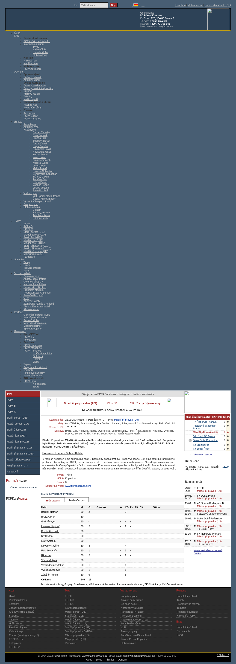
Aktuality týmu (31, 126)
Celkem (37, 209)
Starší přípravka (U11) (36, 245)
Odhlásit (122, 659)
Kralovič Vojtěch (41, 160)
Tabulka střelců (41, 215)
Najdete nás (30, 60)
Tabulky (28, 96)
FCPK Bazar (31, 115)
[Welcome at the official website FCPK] (132, 5)
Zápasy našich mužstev (22, 607)
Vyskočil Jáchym (50, 569)
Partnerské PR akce (35, 287)
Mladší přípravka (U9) (36, 251)
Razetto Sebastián (43, 171)
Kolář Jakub (39, 157)
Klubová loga (40, 55)
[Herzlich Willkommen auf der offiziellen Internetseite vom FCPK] (135, 5)
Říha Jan (46, 555)
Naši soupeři (31, 99)
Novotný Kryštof (50, 545)
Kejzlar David (40, 154)
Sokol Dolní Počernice (205, 440)
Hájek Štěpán (40, 146)
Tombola (28, 370)
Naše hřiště (39, 49)
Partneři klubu (31, 320)
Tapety (27, 364)
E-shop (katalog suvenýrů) (24, 635)
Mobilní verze (195, 5)
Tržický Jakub (41, 176)
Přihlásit (110, 659)
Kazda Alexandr (50, 531)
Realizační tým (76, 500)
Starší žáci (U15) (33, 237)
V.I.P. (26, 298)
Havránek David (42, 149)
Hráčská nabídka (42, 353)
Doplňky (37, 359)
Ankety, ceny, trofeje (35, 278)
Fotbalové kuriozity (34, 372)
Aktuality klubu (32, 80)
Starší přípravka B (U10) (37, 248)
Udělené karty (40, 218)
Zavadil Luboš (40, 190)
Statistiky (14, 615)
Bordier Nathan (49, 511)
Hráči (27, 265)
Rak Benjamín (49, 550)
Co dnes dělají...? (33, 281)
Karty (27, 270)
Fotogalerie (30, 339)
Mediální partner (32, 325)
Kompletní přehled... (188, 596)
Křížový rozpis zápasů (21, 611)
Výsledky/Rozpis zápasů (37, 201)
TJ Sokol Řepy (201, 448)
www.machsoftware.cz (94, 655)
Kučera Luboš (40, 162)
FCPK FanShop (32, 118)
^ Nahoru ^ (223, 655)
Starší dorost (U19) (34, 231)
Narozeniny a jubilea (35, 284)
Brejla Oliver (48, 516)
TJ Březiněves (201, 444)
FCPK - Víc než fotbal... (37, 41)
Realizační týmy (32, 107)
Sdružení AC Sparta (204, 436)
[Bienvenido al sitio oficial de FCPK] (143, 5)
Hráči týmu (30, 129)
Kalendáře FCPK (33, 375)
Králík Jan (47, 536)
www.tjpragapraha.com (78, 485)
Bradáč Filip (39, 138)
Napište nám (31, 63)
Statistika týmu (32, 207)
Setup (99, 659)
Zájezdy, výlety (32, 301)
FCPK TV (29, 336)
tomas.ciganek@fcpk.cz (160, 26)
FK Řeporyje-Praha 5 (205, 421)
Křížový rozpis (32, 93)
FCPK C (28, 229)
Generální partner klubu (37, 314)
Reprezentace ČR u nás (37, 292)
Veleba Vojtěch (41, 187)
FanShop (180, 5)
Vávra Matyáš (49, 560)
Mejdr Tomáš (40, 168)
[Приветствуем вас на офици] (142, 5)
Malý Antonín (48, 540)
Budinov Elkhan (41, 140)
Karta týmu (30, 124)
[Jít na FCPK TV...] (207, 412)
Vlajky (36, 361)
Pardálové (29, 256)
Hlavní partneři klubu (35, 317)
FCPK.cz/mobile (32, 68)
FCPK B (28, 226)
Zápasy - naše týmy (35, 85)
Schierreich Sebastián (45, 173)
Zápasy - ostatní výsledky (38, 88)
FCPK (27, 223)
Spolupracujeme (32, 328)
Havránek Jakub (42, 151)
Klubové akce (31, 309)
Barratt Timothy (41, 132)
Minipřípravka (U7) (34, 254)
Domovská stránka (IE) (218, 5)
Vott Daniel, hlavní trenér (46, 196)
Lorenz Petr (39, 165)
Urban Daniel (40, 182)
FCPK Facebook (33, 345)
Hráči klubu (15, 623)
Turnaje (28, 91)
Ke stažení (29, 113)
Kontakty (14, 604)
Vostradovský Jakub (52, 565)
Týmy (36, 46)
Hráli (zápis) (53, 500)
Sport (36, 386)
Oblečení (38, 356)
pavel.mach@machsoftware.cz (133, 655)
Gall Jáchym (48, 521)
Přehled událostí (32, 77)
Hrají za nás (30, 104)
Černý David (40, 143)
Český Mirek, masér (44, 198)
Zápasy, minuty (41, 212)
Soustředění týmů (33, 295)
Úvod (12, 596)
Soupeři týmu (31, 204)
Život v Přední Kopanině (37, 306)
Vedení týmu (30, 193)
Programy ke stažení (35, 367)
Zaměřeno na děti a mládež (39, 303)
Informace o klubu (34, 44)
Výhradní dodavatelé (35, 323)
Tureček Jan (40, 179)
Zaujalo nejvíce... (33, 276)
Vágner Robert (41, 184)
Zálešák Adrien (49, 574)
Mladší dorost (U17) (35, 234)
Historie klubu (40, 52)
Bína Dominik (40, 135)
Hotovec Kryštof (50, 526)
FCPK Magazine (33, 348)
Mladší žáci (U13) (33, 240)
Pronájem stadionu (34, 289)
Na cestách (39, 383)
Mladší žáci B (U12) (35, 243)
